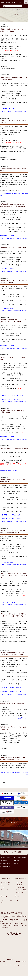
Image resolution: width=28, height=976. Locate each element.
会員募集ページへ (23, 718)
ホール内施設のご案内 (20, 858)
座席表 (16, 864)
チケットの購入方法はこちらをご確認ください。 (15, 111)
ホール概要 (3, 861)
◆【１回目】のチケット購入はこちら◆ (11, 395)
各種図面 (16, 861)
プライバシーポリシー (6, 885)
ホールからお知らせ (6, 858)
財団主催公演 (19, 885)
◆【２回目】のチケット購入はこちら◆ (11, 399)
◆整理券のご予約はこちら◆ (8, 470)
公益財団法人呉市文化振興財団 (11, 913)
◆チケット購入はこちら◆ (7, 108)
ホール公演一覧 (19, 892)
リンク (2, 902)
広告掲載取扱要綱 (5, 867)
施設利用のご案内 (5, 882)
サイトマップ (4, 890)
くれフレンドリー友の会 (7, 900)
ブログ (17, 900)
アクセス (3, 887)
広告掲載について (5, 864)
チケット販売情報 (20, 887)
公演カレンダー (19, 882)
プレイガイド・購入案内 (22, 890)
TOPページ (18, 9)
